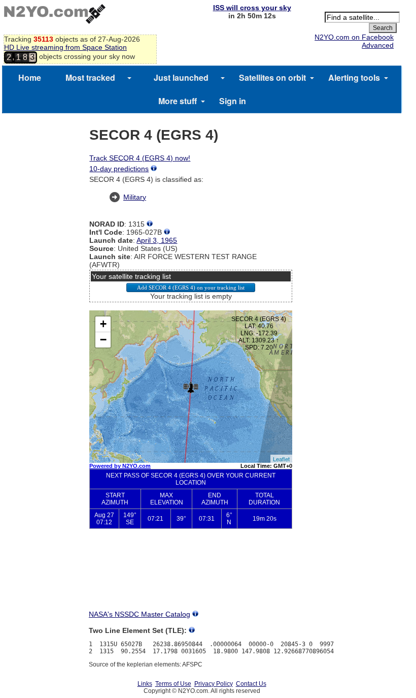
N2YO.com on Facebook (354, 37)
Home (29, 77)
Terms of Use (173, 683)
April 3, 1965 (156, 240)
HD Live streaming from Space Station (65, 47)
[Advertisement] (191, 574)
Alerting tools (354, 77)
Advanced (378, 45)
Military (134, 197)
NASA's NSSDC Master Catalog (139, 614)
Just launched (181, 77)
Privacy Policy (213, 683)
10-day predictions (119, 169)
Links (144, 683)
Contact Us (251, 683)
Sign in (232, 101)
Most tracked (90, 77)
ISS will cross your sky (252, 8)
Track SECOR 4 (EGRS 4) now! (139, 158)
